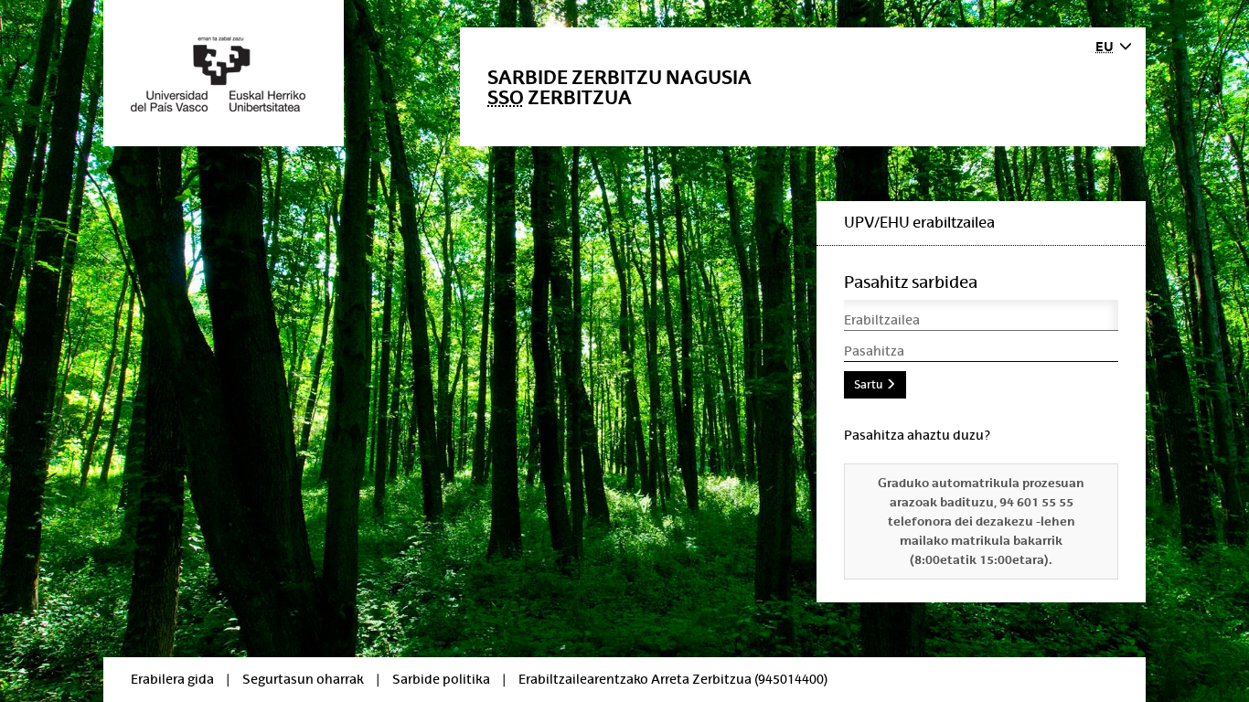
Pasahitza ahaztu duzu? (917, 435)
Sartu (869, 384)
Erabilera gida (172, 679)
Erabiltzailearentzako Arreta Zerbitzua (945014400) (672, 679)
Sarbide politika (441, 679)
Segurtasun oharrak (303, 679)
